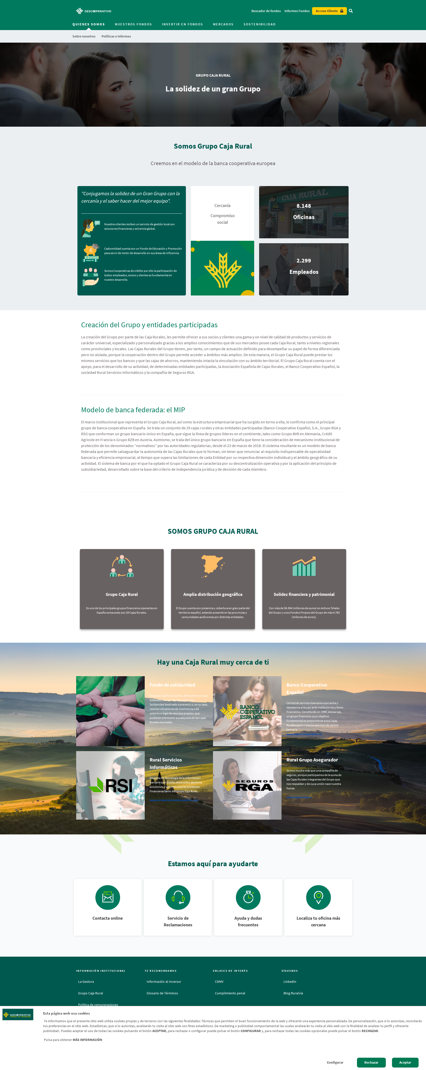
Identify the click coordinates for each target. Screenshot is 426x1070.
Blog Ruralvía (293, 993)
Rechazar (371, 1062)
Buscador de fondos (266, 11)
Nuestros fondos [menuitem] (133, 24)
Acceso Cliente (327, 11)
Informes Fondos (297, 11)
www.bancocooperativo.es (304, 734)
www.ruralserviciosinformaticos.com (174, 800)
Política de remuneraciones (98, 1004)
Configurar (335, 1062)
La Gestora (86, 981)
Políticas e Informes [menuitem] (116, 36)
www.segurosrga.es (299, 797)
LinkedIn (290, 981)
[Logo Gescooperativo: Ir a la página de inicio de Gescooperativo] (93, 11)
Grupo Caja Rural (90, 993)
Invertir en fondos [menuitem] (182, 24)
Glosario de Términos (162, 993)
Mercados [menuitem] (223, 24)
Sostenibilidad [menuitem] (260, 24)
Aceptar (405, 1062)
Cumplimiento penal (230, 993)
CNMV (219, 981)
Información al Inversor (164, 981)
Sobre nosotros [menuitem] (83, 36)
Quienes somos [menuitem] (88, 24)
